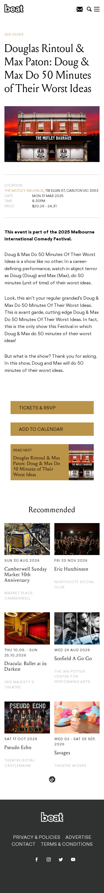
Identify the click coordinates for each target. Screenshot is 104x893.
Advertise (78, 837)
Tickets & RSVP (37, 408)
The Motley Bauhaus (24, 191)
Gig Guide (14, 34)
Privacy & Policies (36, 837)
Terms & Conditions (67, 844)
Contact (23, 844)
